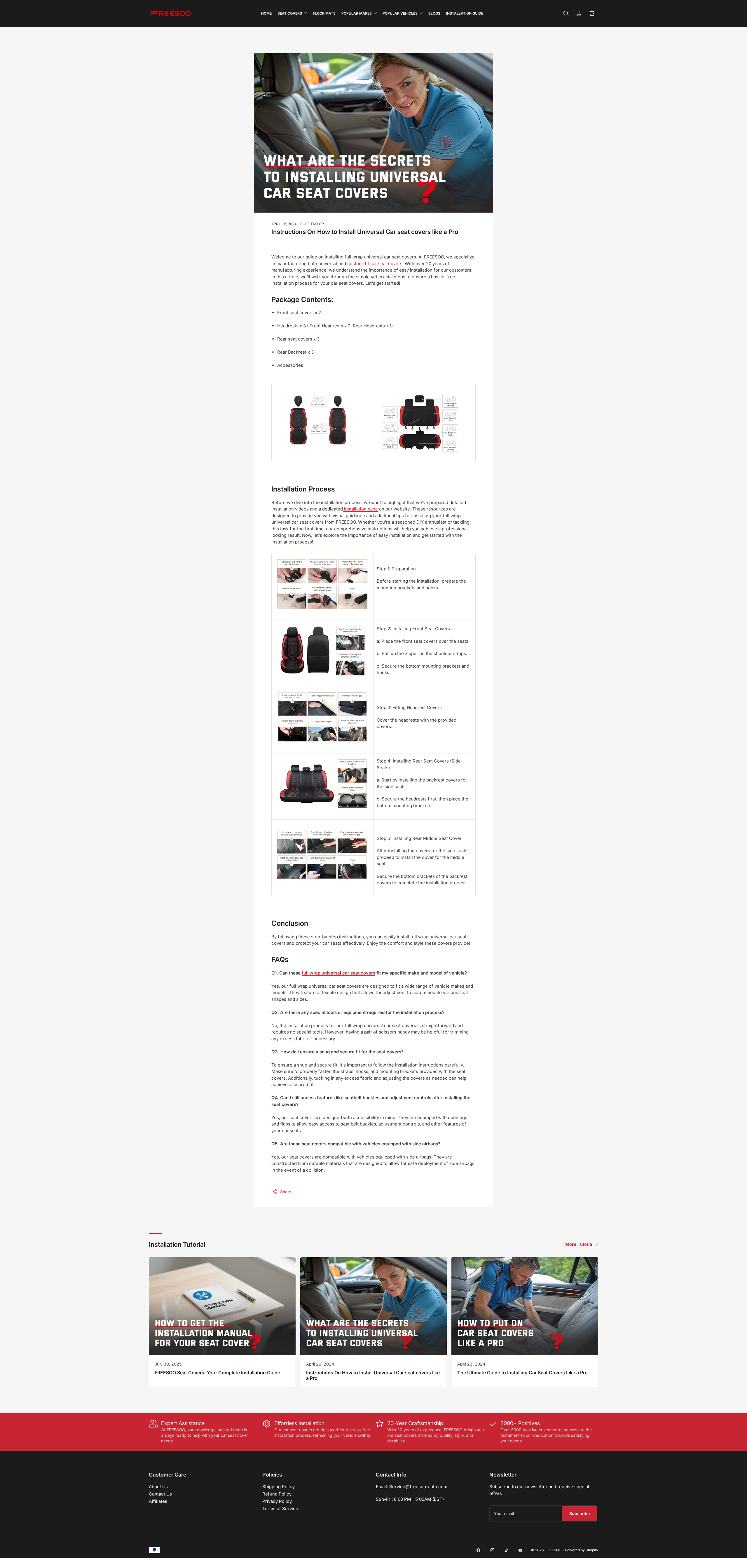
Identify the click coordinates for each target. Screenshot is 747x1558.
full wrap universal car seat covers (338, 973)
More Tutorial (579, 1244)
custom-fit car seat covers (374, 263)
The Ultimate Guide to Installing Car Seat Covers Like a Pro (522, 1372)
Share (285, 1191)
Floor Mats (324, 13)
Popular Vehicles (400, 13)
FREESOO (553, 1550)
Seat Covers (289, 13)
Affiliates (158, 1501)
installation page (360, 509)
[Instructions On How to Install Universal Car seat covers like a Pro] (373, 1306)
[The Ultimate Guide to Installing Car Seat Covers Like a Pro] (524, 1306)
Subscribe (579, 1513)
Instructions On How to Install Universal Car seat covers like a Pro (373, 1375)
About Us (158, 1486)
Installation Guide (464, 13)
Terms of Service (280, 1508)
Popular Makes (356, 13)
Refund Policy (277, 1494)
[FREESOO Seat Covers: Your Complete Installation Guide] (222, 1306)
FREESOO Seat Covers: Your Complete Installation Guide (217, 1372)
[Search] (566, 13)
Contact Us (160, 1494)
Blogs (434, 13)
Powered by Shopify (581, 1550)
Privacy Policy (277, 1501)
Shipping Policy (278, 1486)
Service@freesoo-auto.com (418, 1486)
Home (266, 13)
